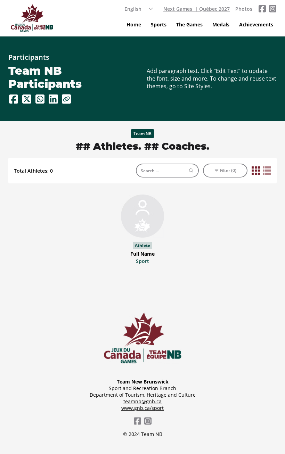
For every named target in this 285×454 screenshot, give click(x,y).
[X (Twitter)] (27, 99)
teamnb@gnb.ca (142, 401)
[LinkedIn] (53, 99)
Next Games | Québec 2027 (196, 9)
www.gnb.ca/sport (142, 408)
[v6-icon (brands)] (272, 9)
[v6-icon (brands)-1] (262, 9)
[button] (158, 25)
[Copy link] (66, 99)
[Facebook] (13, 99)
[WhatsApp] (40, 99)
